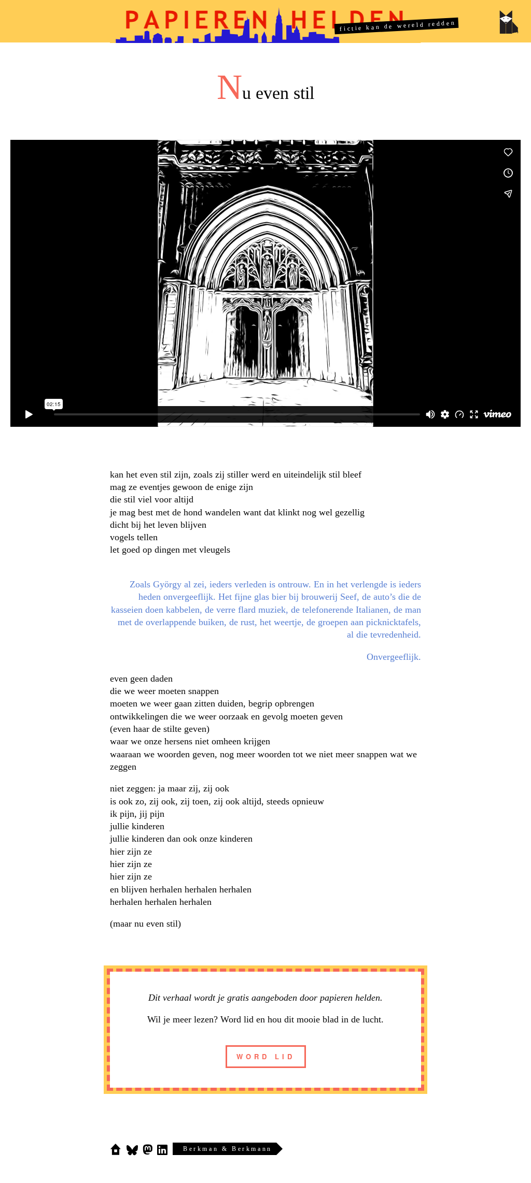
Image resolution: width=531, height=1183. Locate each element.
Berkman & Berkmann (227, 1148)
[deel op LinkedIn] (161, 1149)
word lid (265, 1056)
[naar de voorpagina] (115, 1149)
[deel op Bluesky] (132, 1149)
